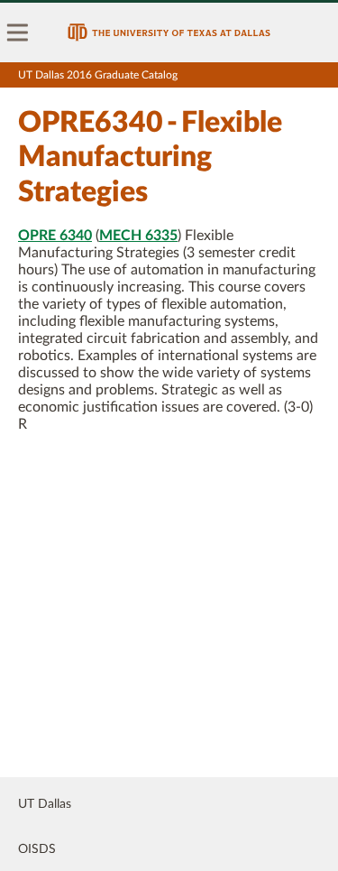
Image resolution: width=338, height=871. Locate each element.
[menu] (18, 32)
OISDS (37, 849)
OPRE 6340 (55, 235)
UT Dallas (44, 804)
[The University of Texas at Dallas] (169, 32)
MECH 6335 (138, 235)
